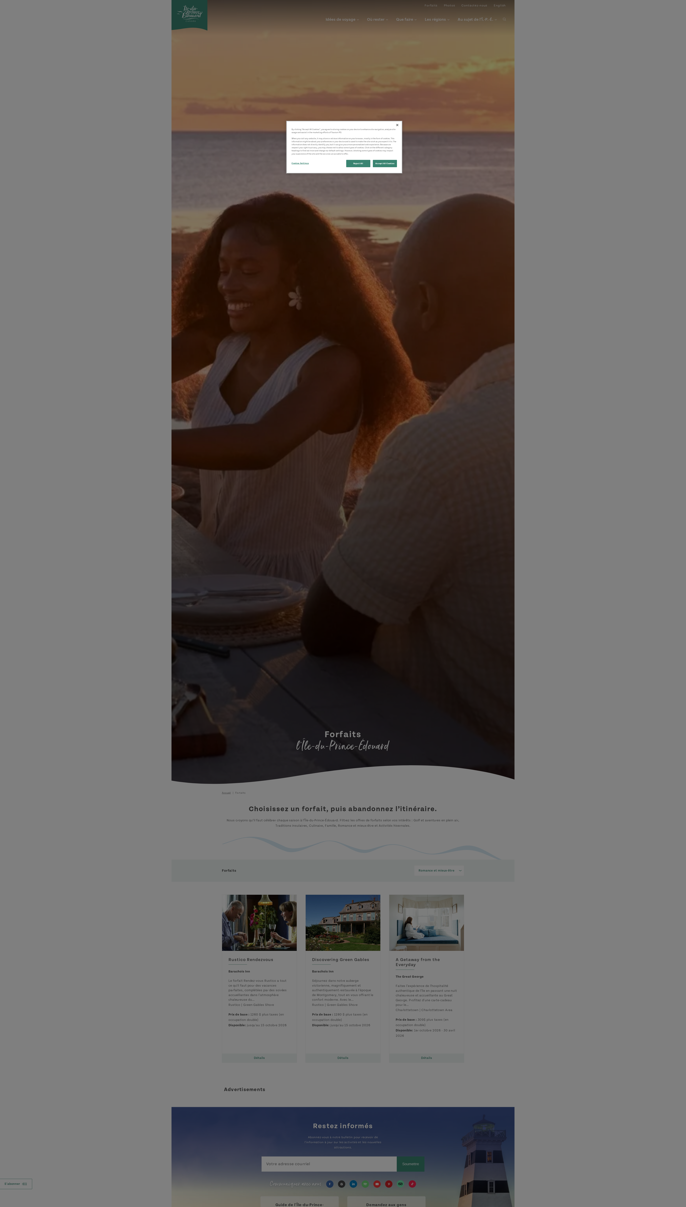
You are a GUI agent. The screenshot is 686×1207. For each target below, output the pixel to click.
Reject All (358, 163)
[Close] (397, 125)
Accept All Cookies (384, 163)
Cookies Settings (300, 163)
